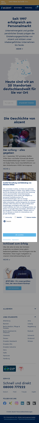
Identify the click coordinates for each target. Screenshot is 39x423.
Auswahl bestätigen (19, 230)
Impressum (15, 239)
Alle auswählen (19, 234)
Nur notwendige (19, 225)
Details (8, 221)
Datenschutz (7, 239)
